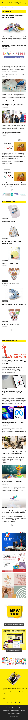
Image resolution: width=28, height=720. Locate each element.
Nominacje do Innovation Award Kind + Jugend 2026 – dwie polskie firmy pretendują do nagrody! (14, 361)
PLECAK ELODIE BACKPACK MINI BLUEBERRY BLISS (11, 242)
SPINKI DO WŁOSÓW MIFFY (10, 221)
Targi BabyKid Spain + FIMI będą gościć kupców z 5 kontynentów (12, 105)
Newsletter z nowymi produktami (15, 624)
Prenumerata (6, 710)
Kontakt (23, 710)
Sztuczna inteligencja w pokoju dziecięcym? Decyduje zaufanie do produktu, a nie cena (14, 511)
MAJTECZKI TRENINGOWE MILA (11, 284)
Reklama (21, 707)
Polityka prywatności (15, 710)
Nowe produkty (5, 218)
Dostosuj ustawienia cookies (14, 713)
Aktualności (4, 357)
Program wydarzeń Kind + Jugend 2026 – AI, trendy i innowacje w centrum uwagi (14, 452)
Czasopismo (14, 707)
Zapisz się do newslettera (15, 650)
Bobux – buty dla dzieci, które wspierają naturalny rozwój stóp (12, 16)
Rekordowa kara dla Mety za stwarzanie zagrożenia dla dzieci (13, 422)
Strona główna (5, 7)
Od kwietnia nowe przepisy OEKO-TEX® (13, 74)
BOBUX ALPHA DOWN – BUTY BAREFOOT (14, 304)
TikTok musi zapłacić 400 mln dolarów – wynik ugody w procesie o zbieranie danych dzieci (14, 393)
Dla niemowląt (5, 280)
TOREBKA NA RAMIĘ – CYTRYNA (11, 263)
